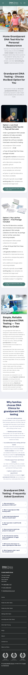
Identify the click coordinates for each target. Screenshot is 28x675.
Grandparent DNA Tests (8, 619)
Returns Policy (5, 647)
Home (3, 597)
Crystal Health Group (7, 572)
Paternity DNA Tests (6, 602)
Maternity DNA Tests (7, 608)
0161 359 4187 (7, 587)
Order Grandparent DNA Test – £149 (13, 284)
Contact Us (4, 641)
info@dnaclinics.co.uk (9, 590)
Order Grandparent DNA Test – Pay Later (13, 189)
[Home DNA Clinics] (13, 3)
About (3, 636)
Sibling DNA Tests (6, 613)
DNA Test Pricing (6, 625)
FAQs (2, 630)
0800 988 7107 (7, 584)
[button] (3, 3)
